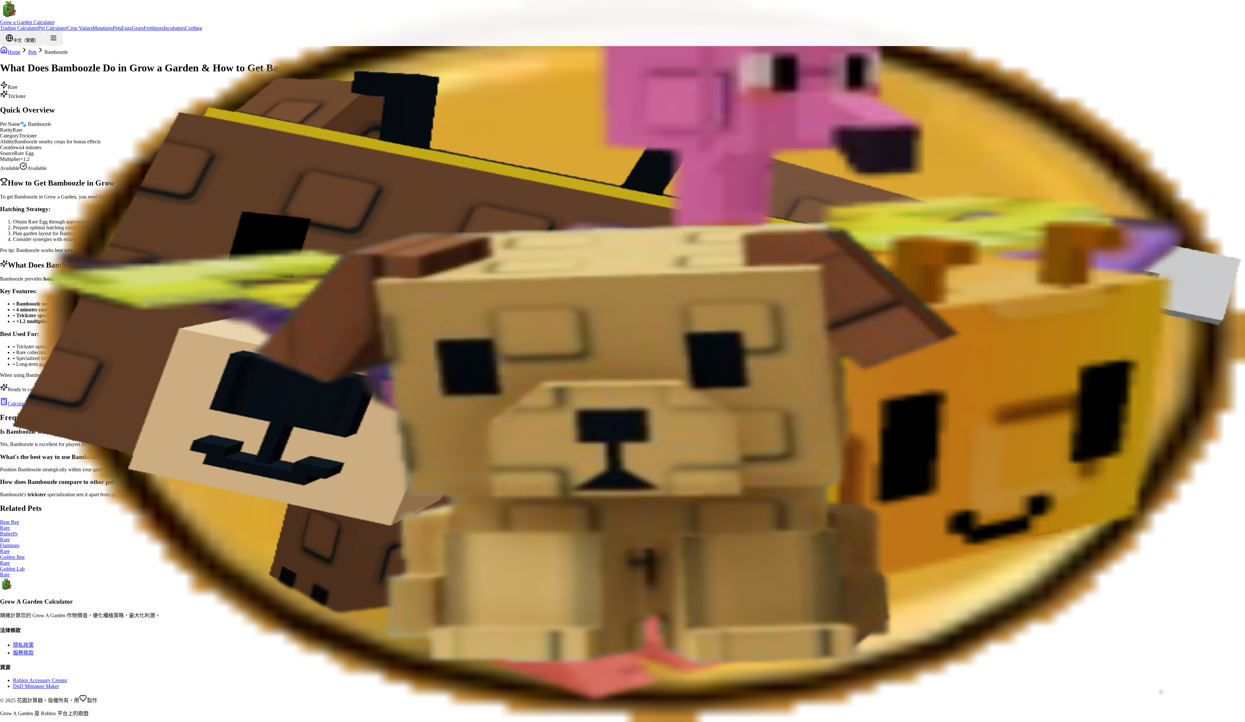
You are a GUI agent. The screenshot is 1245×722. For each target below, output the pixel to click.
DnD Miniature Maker (36, 686)
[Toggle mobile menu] (53, 38)
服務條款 (23, 653)
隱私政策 (23, 645)
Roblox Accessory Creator (40, 680)
